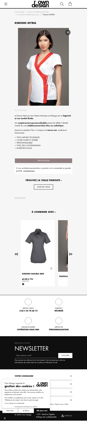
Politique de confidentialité (46, 417)
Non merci (10, 410)
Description (20, 198)
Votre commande (24, 376)
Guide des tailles (43, 187)
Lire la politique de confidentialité (14, 403)
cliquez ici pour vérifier (61, 404)
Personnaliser (43, 160)
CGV (39, 414)
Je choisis (26, 410)
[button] (4, 418)
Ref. (16, 110)
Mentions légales (48, 414)
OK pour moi (42, 410)
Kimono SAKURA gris (33, 274)
